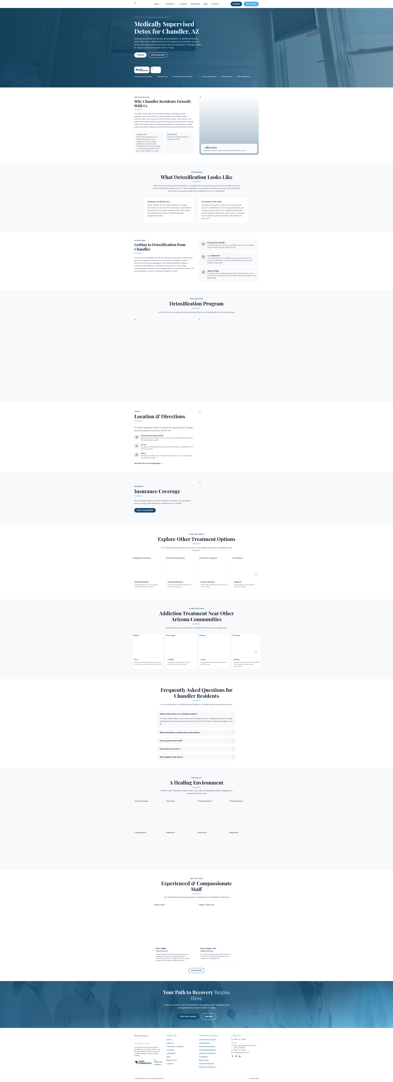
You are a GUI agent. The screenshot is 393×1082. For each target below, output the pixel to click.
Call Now (236, 4)
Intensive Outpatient (207, 1053)
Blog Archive (172, 1060)
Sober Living (203, 1060)
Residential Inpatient (207, 1046)
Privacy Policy (254, 1079)
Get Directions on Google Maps (147, 463)
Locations (170, 1050)
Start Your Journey (188, 1016)
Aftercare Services (206, 1063)
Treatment (169, 4)
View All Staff (196, 970)
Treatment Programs (175, 1046)
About (156, 4)
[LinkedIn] (240, 1056)
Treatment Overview (207, 1039)
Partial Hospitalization (207, 1050)
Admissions (195, 4)
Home (169, 1039)
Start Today (251, 4)
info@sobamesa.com (241, 1053)
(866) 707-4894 (240, 1039)
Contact (214, 4)
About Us (170, 1043)
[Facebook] (232, 1056)
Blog (206, 4)
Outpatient (203, 1057)
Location (183, 4)
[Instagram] (236, 1056)
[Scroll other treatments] (256, 574)
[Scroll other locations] (256, 652)
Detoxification (204, 1043)
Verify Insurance (158, 55)
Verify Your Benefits (145, 510)
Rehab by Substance (207, 1067)
